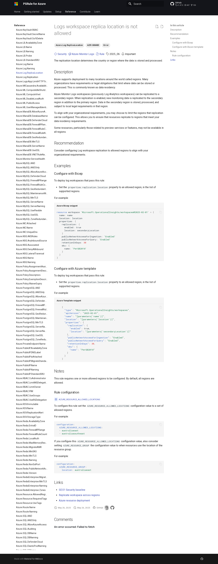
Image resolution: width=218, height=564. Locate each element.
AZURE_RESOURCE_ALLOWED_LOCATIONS (79, 399)
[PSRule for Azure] (16, 4)
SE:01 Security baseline (72, 489)
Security (62, 54)
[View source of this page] (157, 27)
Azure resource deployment (74, 500)
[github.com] (201, 558)
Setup (58, 11)
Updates (47, 11)
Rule (101, 54)
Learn (97, 11)
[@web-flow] (112, 507)
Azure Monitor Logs (82, 54)
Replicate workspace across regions (79, 495)
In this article (177, 25)
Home (17, 11)
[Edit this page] (162, 27)
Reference (70, 11)
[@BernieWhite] (106, 507)
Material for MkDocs (33, 559)
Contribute (85, 11)
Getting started (31, 11)
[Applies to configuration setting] (56, 399)
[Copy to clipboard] (161, 212)
